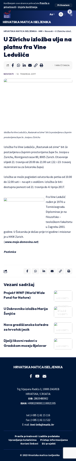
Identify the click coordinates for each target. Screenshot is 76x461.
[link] (69, 11)
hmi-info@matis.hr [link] (42, 424)
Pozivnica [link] (10, 252)
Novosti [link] (9, 74)
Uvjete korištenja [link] (27, 7)
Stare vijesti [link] (63, 312)
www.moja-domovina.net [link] (21, 242)
